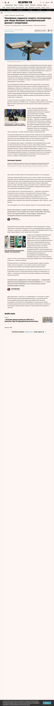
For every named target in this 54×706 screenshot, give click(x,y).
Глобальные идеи (9, 5)
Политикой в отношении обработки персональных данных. (16, 704)
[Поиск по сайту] (43, 2)
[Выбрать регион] (40, 2)
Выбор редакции (8, 12)
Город (26, 7)
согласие (36, 702)
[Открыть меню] (52, 2)
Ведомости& (31, 7)
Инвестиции (33, 5)
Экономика (21, 5)
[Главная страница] (25, 2)
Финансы (27, 5)
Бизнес (15, 5)
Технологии (39, 5)
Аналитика (37, 7)
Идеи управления (20, 7)
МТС (8, 296)
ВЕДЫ (4, 7)
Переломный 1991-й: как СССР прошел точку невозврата (27, 12)
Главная (7, 15)
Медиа (45, 5)
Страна (47, 7)
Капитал (43, 7)
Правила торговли (10, 7)
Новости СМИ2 (8, 327)
